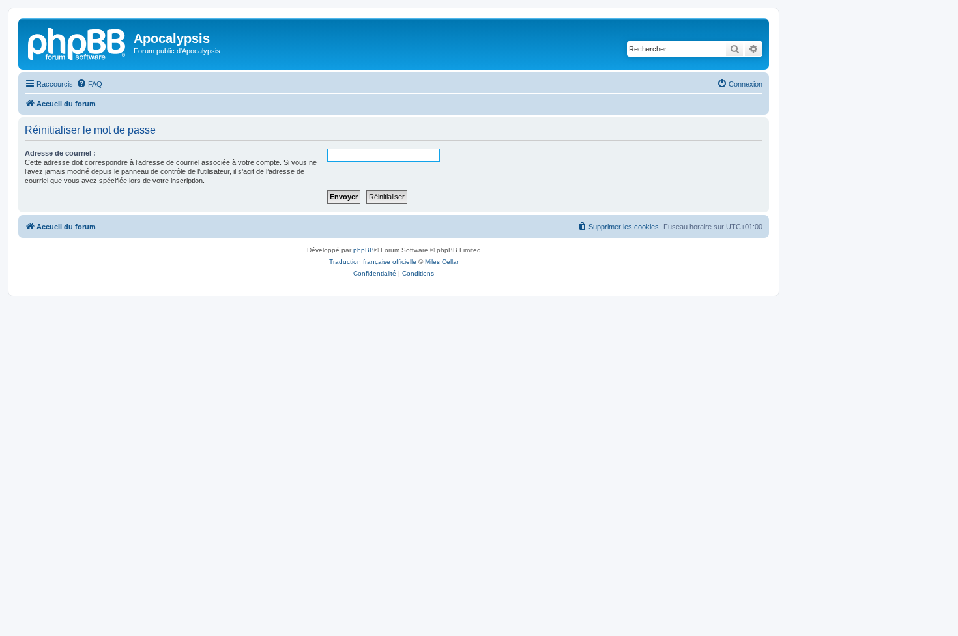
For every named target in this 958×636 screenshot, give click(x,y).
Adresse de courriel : (60, 153)
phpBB (363, 249)
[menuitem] (89, 84)
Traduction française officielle (372, 261)
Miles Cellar (442, 261)
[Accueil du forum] (78, 42)
